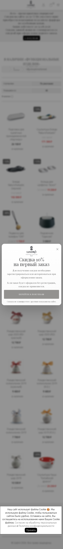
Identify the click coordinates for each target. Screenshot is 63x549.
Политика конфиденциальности (36, 526)
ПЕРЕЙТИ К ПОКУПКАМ (31, 294)
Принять (31, 530)
